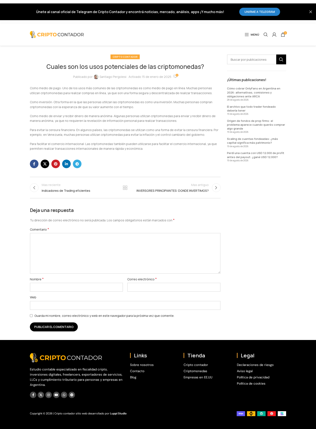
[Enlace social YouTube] (56, 395)
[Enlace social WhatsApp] (64, 395)
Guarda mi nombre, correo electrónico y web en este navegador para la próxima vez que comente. (104, 316)
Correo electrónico (142, 279)
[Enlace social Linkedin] (66, 164)
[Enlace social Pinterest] (55, 164)
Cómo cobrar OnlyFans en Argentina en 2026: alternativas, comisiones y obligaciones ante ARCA (253, 92)
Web (33, 297)
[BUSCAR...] (281, 59)
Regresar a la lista (125, 187)
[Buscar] (265, 34)
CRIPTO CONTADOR (125, 56)
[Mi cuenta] (274, 34)
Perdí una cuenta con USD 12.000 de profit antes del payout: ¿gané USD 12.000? (255, 155)
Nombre (37, 279)
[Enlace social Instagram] (48, 395)
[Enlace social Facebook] (34, 164)
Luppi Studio (118, 413)
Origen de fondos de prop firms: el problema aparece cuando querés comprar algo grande (256, 124)
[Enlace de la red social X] (45, 164)
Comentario (39, 229)
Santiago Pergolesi (113, 77)
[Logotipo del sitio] (57, 34)
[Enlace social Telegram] (77, 164)
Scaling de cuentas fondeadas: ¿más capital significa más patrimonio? (252, 141)
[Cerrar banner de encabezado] (310, 11)
